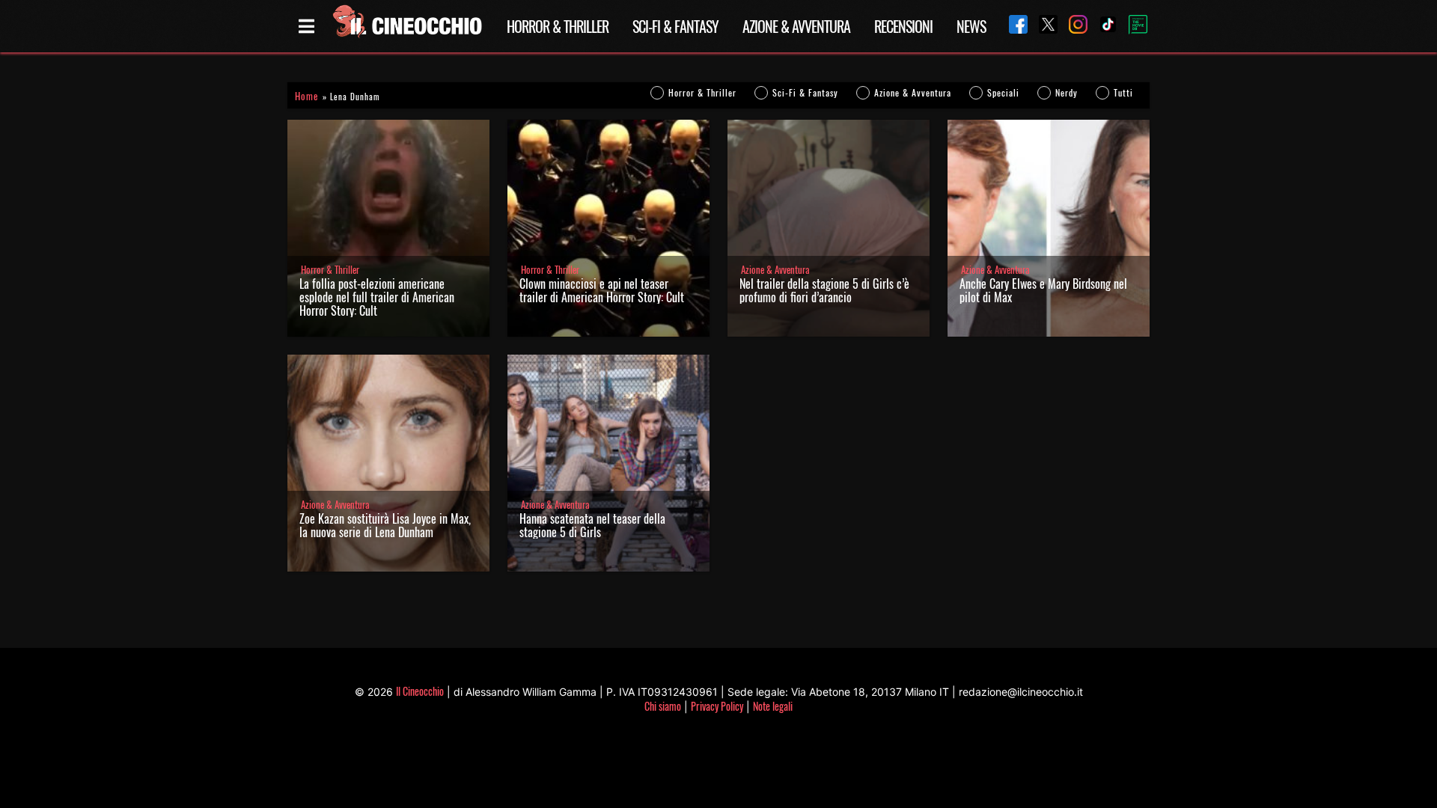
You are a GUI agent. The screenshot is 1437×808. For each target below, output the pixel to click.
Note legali (773, 706)
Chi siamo (662, 706)
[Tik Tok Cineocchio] (1102, 26)
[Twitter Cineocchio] (1043, 26)
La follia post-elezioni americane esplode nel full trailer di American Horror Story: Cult (376, 297)
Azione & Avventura (796, 26)
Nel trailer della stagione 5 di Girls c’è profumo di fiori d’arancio (824, 290)
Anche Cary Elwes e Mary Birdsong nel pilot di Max (1043, 290)
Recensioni (903, 26)
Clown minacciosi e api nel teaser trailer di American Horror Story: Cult (601, 290)
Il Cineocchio (420, 691)
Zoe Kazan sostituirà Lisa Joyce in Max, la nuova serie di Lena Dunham (385, 525)
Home (306, 96)
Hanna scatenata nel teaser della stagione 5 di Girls (592, 525)
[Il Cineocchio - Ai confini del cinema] (406, 26)
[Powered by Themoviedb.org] (1132, 26)
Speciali (1003, 92)
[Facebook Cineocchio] (1013, 26)
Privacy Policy (717, 706)
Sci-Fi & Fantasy (675, 26)
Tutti (1123, 92)
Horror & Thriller (557, 26)
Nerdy (1066, 92)
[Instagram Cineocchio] (1072, 26)
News (971, 26)
